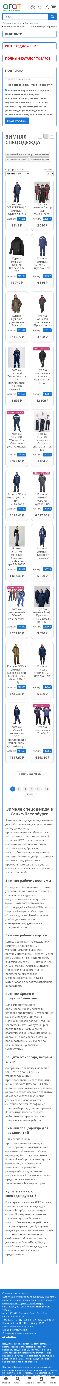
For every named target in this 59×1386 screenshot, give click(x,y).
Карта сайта (9, 1336)
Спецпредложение (21, 46)
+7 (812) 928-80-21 (44, 1319)
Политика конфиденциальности (19, 1333)
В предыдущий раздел (45, 26)
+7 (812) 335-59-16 (24, 1319)
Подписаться (17, 120)
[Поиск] (52, 16)
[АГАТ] (11, 7)
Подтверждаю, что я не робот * (29, 85)
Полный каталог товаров (28, 58)
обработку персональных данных (23, 1348)
